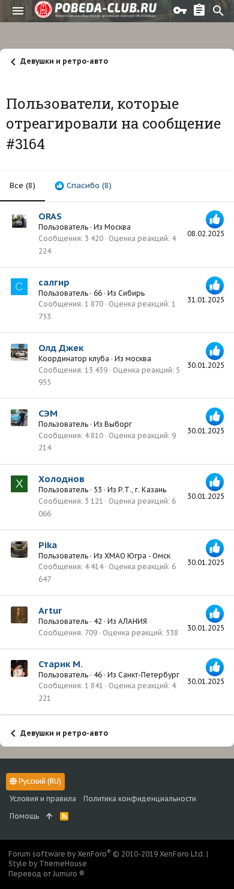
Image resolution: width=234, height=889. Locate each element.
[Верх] (49, 816)
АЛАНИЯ (132, 621)
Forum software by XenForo (106, 853)
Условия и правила (43, 798)
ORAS (50, 216)
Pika (47, 545)
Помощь (24, 815)
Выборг (118, 424)
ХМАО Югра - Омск (137, 555)
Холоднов (61, 478)
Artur (50, 610)
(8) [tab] (22, 185)
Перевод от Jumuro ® (46, 873)
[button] (18, 11)
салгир (54, 282)
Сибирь (131, 293)
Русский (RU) (39, 781)
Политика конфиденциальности (139, 798)
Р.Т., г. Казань (142, 489)
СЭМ (48, 413)
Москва (117, 226)
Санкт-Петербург (148, 674)
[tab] (83, 186)
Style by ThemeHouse (47, 863)
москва (138, 358)
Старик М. (60, 664)
